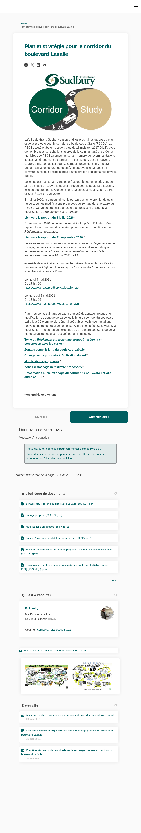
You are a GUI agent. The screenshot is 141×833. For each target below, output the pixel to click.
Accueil (24, 23)
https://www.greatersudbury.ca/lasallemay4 (52, 287)
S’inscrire (50, 458)
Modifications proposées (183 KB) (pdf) (48, 526)
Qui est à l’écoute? (36, 595)
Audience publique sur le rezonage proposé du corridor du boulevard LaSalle (70, 715)
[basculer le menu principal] (136, 6)
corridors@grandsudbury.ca (54, 629)
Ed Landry (31, 608)
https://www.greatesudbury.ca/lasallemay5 (51, 303)
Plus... (115, 580)
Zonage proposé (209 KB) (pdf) (44, 515)
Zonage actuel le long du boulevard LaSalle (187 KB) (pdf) (59, 503)
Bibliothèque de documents (43, 493)
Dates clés (30, 705)
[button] (26, 65)
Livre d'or (41, 416)
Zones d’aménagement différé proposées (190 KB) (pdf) (58, 538)
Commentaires (99, 416)
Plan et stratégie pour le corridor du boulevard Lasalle (55, 650)
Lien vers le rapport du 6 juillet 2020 (49, 217)
